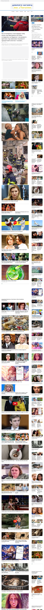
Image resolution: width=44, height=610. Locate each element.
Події (25, 11)
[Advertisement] (15, 52)
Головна (12, 11)
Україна (17, 11)
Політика (21, 11)
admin (6, 42)
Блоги (28, 11)
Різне (32, 11)
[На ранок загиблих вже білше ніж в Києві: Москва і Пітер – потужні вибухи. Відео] (37, 18)
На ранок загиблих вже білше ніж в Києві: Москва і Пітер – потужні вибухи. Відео (37, 28)
